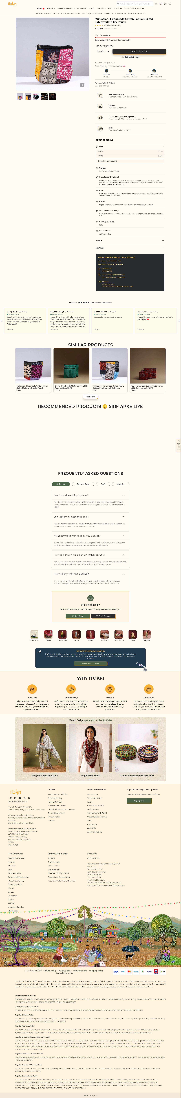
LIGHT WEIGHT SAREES (60, 1010)
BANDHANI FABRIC (143, 1032)
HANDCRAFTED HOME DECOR (142, 1079)
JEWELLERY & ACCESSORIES (66, 14)
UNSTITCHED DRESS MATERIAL (29, 1041)
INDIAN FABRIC (22, 1030)
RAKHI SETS (129, 999)
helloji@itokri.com (108, 284)
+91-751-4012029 (119, 277)
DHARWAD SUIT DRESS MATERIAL (52, 1043)
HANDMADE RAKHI (23, 999)
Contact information (65, 973)
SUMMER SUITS (79, 1010)
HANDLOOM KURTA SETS (63, 1079)
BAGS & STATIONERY (92, 14)
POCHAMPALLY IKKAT (45, 1021)
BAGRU (18, 1021)
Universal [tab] (60, 484)
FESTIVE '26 (121, 14)
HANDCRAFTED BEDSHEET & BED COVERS (34, 1082)
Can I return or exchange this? (71, 516)
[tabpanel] (44, 750)
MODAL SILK (126, 1018)
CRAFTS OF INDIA (136, 14)
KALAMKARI (20, 1018)
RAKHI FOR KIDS (143, 999)
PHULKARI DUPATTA (67, 1068)
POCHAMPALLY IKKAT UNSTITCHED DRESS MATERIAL (56, 1046)
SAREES (118, 9)
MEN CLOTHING (105, 9)
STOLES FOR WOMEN (47, 1068)
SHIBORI (144, 1018)
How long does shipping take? (71, 495)
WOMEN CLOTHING (86, 9)
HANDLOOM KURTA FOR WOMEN (91, 1079)
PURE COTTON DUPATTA (89, 1068)
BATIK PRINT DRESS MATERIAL (82, 1043)
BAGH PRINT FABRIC (62, 1030)
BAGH (26, 1021)
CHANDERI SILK (112, 1018)
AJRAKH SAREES (48, 1057)
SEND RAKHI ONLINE (43, 999)
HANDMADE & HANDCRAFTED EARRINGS (60, 1085)
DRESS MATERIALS (66, 9)
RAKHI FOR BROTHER (66, 1002)
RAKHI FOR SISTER (47, 1002)
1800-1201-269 (93, 872)
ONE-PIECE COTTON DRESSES (48, 1088)
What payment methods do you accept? (77, 536)
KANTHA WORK (157, 1018)
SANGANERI (65, 1018)
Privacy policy (64, 971)
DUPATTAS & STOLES (134, 9)
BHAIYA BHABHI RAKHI (26, 1002)
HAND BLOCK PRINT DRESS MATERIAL (114, 1043)
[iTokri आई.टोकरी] (12, 4)
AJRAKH (31, 1018)
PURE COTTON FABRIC (83, 1030)
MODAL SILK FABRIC (123, 1032)
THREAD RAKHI (116, 999)
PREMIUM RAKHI (78, 999)
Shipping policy (96, 971)
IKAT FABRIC (40, 1032)
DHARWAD (87, 1018)
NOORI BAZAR (109, 83)
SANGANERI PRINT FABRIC (79, 1032)
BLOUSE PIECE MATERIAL (75, 1088)
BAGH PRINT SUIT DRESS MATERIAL (94, 1041)
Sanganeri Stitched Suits (44, 775)
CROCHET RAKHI (62, 999)
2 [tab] (89, 779)
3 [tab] (91, 779)
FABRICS (51, 9)
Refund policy (50, 971)
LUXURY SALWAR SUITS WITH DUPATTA (32, 1079)
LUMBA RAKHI (159, 999)
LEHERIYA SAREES (24, 1060)
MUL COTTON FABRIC (104, 1030)
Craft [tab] (103, 484)
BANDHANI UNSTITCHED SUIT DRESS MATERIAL (124, 1046)
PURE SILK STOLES (32, 1071)
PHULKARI (98, 1018)
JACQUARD (53, 1018)
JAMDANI (76, 1018)
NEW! (39, 9)
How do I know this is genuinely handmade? (79, 555)
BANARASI (61, 1021)
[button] (170, 3)
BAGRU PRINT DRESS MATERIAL (125, 1041)
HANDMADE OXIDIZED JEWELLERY (97, 1085)
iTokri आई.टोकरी (35, 970)
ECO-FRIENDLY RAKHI (97, 999)
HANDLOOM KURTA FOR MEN (129, 1082)
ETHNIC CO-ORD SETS (117, 1079)
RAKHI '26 (108, 14)
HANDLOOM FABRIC (24, 1032)
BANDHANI (41, 1018)
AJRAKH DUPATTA (131, 1068)
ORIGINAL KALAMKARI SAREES (123, 1057)
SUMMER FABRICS (23, 1010)
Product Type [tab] (83, 484)
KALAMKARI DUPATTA (111, 1068)
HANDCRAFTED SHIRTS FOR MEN (99, 1082)
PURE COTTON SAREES (97, 1057)
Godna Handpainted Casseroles (137, 775)
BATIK (136, 1018)
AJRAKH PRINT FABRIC (40, 1030)
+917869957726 (107, 271)
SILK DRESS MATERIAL (91, 1046)
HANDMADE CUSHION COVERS (69, 1082)
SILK (32, 1021)
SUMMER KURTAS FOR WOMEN (101, 1010)
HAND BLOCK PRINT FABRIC (146, 1030)
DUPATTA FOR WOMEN (25, 1068)
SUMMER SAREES (40, 1010)
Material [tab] (121, 484)
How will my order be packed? (71, 574)
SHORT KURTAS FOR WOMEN (130, 1010)
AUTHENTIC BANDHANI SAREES (71, 1057)
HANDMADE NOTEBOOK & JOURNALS (131, 1085)
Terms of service (80, 971)
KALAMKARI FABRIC (57, 1032)
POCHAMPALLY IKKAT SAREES (151, 1057)
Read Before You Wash (90, 664)
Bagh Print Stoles (90, 775)
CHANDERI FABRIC (123, 1030)
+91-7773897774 (107, 277)
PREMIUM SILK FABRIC (103, 1032)
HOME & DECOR (43, 14)
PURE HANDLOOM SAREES (27, 1057)
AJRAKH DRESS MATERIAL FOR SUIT (60, 1041)
